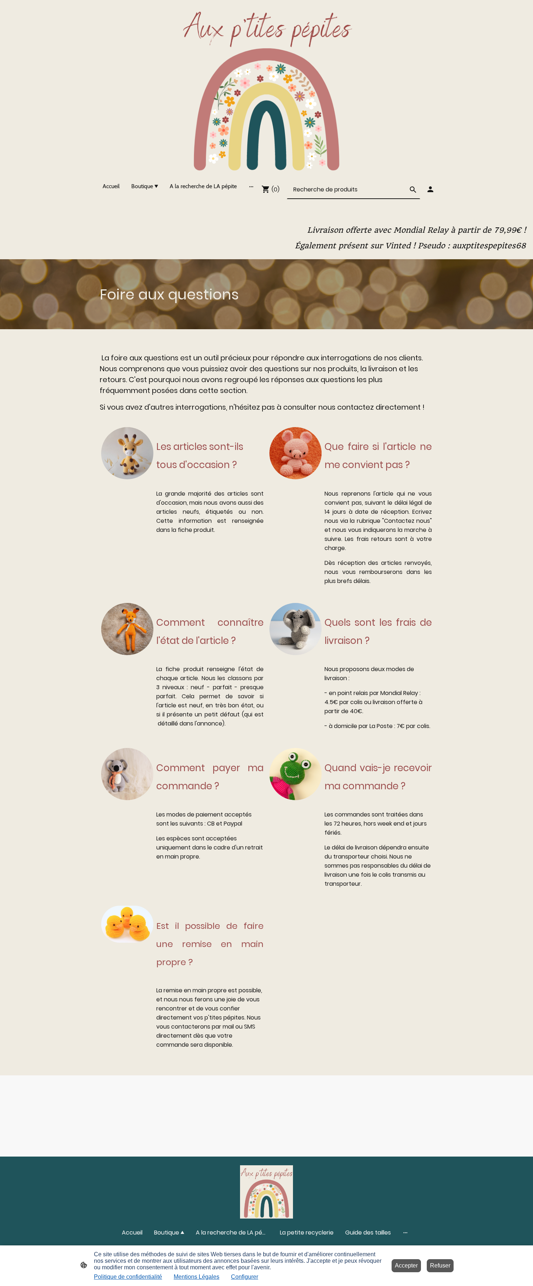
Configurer (244, 1277)
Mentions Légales (196, 1277)
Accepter (406, 1265)
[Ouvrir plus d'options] (251, 186)
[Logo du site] (266, 88)
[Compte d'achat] (430, 189)
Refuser (440, 1265)
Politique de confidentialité (128, 1277)
